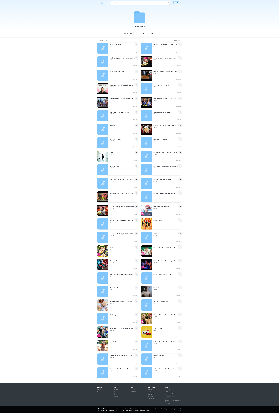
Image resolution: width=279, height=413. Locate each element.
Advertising (133, 391)
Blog (98, 394)
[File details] (102, 48)
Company (133, 389)
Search (98, 391)
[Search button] (168, 3)
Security (167, 394)
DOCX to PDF (151, 393)
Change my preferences (144, 410)
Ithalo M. (140, 28)
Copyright (133, 393)
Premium (99, 389)
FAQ (115, 391)
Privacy (166, 391)
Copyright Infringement (170, 393)
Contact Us (116, 396)
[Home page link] (104, 3)
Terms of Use (168, 389)
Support (116, 389)
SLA (166, 398)
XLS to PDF (150, 394)
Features (116, 394)
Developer (133, 394)
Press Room (100, 393)
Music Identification (169, 396)
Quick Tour (116, 393)
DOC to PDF (150, 389)
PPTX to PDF (151, 391)
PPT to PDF (150, 396)
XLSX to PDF (151, 398)
